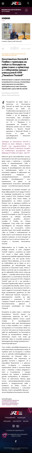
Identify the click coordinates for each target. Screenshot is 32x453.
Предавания (10, 417)
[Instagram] (14, 426)
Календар (21, 417)
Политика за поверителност (15, 430)
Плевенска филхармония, (10, 400)
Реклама (7, 421)
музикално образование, (10, 403)
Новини (6, 18)
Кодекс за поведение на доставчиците (15, 434)
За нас (25, 421)
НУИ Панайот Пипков (9, 404)
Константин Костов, (9, 402)
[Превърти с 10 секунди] (11, 48)
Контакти (17, 421)
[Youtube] (17, 426)
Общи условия (16, 436)
